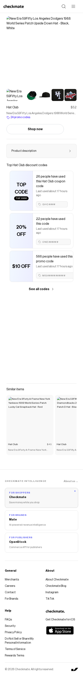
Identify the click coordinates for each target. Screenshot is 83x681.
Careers (10, 586)
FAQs (8, 619)
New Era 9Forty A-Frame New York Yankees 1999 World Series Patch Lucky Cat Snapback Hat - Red (27, 450)
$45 (49, 444)
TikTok (50, 598)
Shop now (35, 129)
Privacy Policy (13, 632)
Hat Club (13, 444)
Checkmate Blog (56, 586)
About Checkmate (57, 579)
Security (10, 626)
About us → (71, 481)
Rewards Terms (14, 655)
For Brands (11, 598)
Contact (10, 592)
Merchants (12, 579)
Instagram (52, 592)
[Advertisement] (41, 337)
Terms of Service (15, 649)
